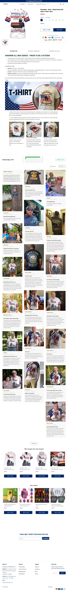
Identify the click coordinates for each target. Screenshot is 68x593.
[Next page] (66, 465)
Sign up (62, 573)
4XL (59, 20)
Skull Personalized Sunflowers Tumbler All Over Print (10, 505)
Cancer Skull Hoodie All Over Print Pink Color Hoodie (25, 505)
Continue (46, 538)
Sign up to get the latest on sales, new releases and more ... (57, 568)
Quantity (42, 23)
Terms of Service (22, 569)
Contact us (37, 569)
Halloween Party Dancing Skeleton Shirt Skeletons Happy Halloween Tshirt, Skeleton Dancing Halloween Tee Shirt (57, 505)
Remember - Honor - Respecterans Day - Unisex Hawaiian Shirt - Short (25, 468)
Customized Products (41, 4)
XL (49, 20)
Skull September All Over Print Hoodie (41, 505)
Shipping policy (22, 571)
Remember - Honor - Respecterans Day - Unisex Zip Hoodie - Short (41, 468)
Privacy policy (22, 566)
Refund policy (22, 573)
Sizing (36, 573)
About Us (37, 566)
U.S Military (22, 4)
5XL (63, 20)
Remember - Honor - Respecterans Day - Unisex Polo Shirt (57, 468)
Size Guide (47, 17)
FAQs (36, 571)
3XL (56, 20)
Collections (30, 4)
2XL (52, 20)
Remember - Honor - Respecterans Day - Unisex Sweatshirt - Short (9, 468)
